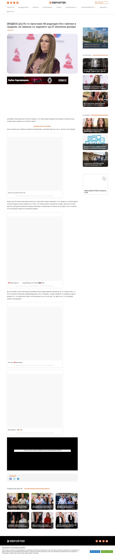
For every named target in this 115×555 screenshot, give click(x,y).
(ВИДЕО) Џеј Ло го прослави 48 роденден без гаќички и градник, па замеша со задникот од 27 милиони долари (94, 87)
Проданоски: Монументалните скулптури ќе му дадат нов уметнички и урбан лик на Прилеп (95, 164)
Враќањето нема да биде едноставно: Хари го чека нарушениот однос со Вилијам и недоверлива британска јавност (18, 507)
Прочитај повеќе (95, 551)
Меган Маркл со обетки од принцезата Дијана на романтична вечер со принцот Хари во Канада (66, 525)
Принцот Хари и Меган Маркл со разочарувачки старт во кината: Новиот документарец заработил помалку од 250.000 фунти (17, 525)
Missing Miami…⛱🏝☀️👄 (15, 429)
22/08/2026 (105, 68)
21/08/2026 (105, 101)
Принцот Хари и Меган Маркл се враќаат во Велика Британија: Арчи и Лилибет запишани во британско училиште (66, 507)
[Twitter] (17, 3)
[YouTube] (11, 3)
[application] (76, 7)
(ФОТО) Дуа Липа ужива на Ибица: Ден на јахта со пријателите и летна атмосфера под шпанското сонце (95, 104)
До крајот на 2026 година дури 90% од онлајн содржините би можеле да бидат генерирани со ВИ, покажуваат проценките (95, 147)
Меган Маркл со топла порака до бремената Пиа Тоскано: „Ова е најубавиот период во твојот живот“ (41, 525)
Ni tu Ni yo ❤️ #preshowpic (15, 362)
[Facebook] (8, 3)
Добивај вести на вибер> (42, 126)
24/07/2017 (105, 85)
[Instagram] (14, 3)
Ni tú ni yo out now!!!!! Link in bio (16, 192)
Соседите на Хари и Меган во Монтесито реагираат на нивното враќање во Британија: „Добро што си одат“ (42, 507)
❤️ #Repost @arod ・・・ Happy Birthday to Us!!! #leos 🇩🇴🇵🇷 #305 (26, 283)
